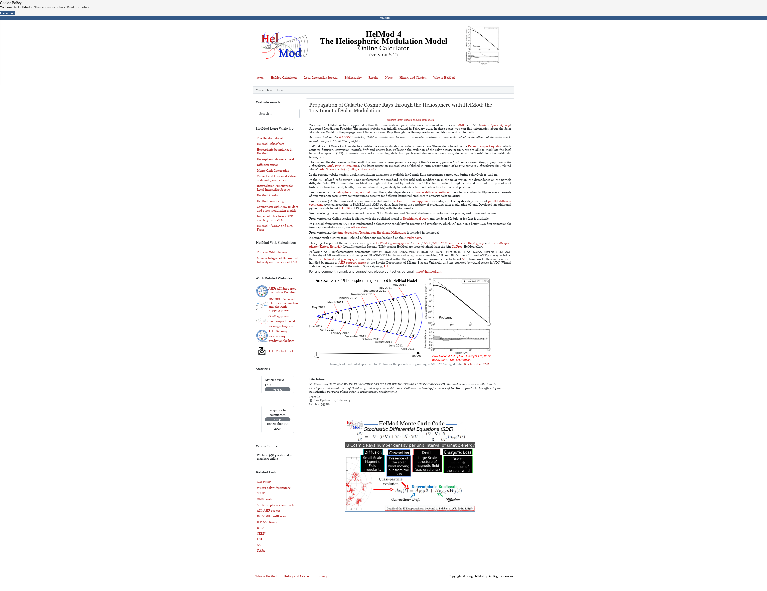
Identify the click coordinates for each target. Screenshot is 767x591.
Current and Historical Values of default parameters (276, 178)
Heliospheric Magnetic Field (275, 159)
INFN (261, 527)
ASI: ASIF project (268, 510)
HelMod (381, 243)
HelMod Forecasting (270, 201)
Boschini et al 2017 (415, 218)
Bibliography (353, 77)
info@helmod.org (428, 271)
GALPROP (264, 482)
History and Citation (412, 77)
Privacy (322, 576)
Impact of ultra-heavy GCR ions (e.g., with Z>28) (275, 218)
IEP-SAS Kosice (267, 522)
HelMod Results (267, 195)
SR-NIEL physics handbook (275, 505)
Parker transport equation (485, 146)
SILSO (261, 493)
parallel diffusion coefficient (433, 192)
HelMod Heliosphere (270, 143)
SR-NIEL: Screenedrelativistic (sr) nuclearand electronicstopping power (283, 305)
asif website (358, 227)
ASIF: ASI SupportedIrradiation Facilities (282, 290)
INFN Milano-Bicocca (271, 516)
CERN (261, 533)
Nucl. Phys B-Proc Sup (342, 165)
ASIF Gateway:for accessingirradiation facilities (281, 335)
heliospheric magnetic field (354, 192)
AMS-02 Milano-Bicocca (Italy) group (458, 243)
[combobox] (278, 113)
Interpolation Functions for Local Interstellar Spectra (275, 187)
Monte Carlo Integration (273, 170)
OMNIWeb (264, 499)
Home (259, 77)
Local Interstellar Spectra (321, 77)
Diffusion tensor (267, 164)
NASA (261, 550)
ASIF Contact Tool (280, 351)
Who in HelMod (444, 77)
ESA (259, 539)
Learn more (7, 13)
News (388, 77)
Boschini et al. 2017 (476, 364)
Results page (412, 237)
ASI (259, 545)
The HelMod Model (270, 138)
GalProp (457, 246)
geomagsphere (399, 243)
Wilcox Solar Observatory (273, 487)
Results (373, 77)
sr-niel (416, 243)
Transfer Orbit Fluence (272, 252)
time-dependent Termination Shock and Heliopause (371, 232)
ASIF (427, 243)
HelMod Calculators (284, 77)
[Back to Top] (760, 582)
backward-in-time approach (411, 201)
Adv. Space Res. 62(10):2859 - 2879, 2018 (346, 169)
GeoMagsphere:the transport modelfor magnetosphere (281, 321)
